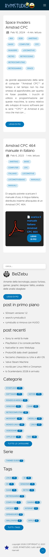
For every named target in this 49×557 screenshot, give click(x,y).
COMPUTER (12, 502)
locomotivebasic (16, 180)
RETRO (28, 490)
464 (11, 38)
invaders (12, 50)
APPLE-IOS (12, 437)
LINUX (35, 425)
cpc (37, 44)
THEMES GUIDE (14, 461)
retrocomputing (16, 62)
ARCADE (11, 508)
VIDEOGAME (13, 431)
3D (26, 478)
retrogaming (14, 68)
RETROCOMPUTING (16, 412)
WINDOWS (12, 406)
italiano (12, 174)
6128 (21, 38)
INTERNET (30, 508)
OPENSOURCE (13, 514)
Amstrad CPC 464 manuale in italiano (20, 148)
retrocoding (26, 56)
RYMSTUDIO (13, 388)
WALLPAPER (13, 521)
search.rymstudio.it (15, 318)
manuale (35, 180)
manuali (12, 185)
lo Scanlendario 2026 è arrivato (22, 371)
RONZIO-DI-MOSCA (16, 400)
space (30, 68)
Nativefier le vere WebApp (19, 348)
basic (11, 44)
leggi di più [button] (13, 297)
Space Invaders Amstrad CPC (17, 25)
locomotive (29, 50)
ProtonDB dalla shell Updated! (21, 352)
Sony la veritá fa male (16, 338)
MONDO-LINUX (14, 425)
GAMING (32, 502)
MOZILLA (34, 419)
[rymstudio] (21, 5)
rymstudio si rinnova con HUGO (22, 322)
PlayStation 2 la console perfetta (22, 343)
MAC (31, 437)
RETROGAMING (14, 496)
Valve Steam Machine (16, 362)
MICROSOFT (13, 419)
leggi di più (15, 124)
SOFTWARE (13, 394)
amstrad (32, 38)
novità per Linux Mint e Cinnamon (23, 367)
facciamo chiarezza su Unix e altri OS (25, 357)
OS (9, 484)
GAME (32, 406)
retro (11, 56)
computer (24, 44)
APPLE (32, 521)
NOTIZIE (34, 394)
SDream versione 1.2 (16, 313)
